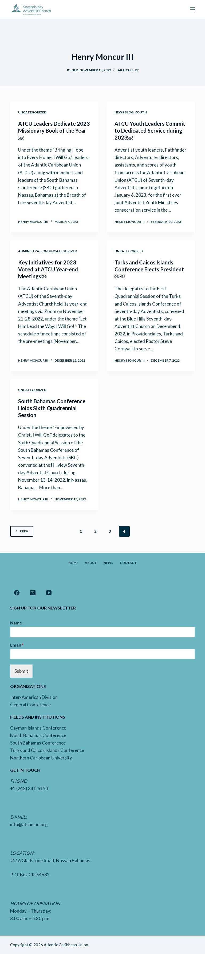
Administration (33, 251)
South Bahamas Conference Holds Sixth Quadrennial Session (51, 408)
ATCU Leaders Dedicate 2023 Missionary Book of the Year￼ (54, 130)
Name (16, 622)
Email (16, 644)
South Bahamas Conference (38, 743)
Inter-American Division (34, 697)
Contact (128, 563)
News (108, 563)
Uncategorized (32, 112)
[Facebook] (16, 592)
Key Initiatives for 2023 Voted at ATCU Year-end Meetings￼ (48, 269)
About (91, 563)
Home (73, 563)
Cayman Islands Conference (38, 728)
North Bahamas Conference (38, 735)
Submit (21, 671)
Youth (141, 112)
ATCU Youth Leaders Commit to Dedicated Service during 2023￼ (150, 130)
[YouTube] (49, 592)
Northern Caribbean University (41, 758)
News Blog (124, 112)
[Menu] (192, 9)
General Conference (30, 704)
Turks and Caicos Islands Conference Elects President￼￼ (149, 269)
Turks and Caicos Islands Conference (47, 750)
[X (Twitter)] (33, 592)
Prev (24, 531)
